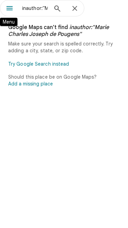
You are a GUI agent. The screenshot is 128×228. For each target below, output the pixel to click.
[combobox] (35, 8)
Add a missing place (30, 84)
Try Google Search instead (38, 64)
